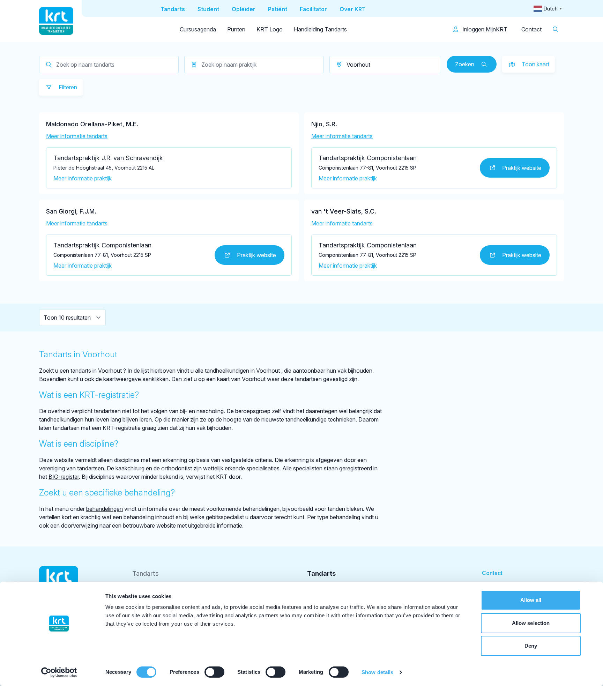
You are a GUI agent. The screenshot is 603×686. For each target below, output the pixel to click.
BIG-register (64, 476)
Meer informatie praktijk (82, 178)
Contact (531, 29)
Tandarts (145, 573)
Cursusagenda (198, 29)
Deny (530, 646)
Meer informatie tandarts (76, 136)
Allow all (531, 600)
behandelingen (104, 508)
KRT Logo (269, 29)
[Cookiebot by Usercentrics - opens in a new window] (59, 672)
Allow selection (531, 623)
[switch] (214, 672)
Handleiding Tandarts (320, 29)
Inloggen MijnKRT (484, 29)
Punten (236, 29)
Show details (377, 672)
